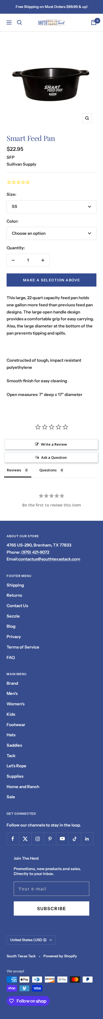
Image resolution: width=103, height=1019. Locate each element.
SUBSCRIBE (51, 908)
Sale (11, 796)
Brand (12, 683)
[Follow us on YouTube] (62, 839)
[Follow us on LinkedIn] (87, 839)
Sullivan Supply (21, 164)
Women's (15, 703)
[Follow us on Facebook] (13, 839)
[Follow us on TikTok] (74, 839)
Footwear (16, 724)
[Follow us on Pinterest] (50, 839)
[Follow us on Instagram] (37, 839)
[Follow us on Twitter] (25, 839)
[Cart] (93, 22)
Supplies (15, 776)
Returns (14, 595)
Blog (11, 626)
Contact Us (17, 605)
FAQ (11, 657)
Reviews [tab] (14, 470)
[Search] (19, 22)
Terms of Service (23, 647)
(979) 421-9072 (35, 552)
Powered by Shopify (60, 956)
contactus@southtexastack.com (49, 559)
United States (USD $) (28, 940)
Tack (11, 755)
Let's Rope (16, 765)
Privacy (14, 636)
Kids (11, 714)
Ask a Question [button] (54, 457)
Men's (12, 693)
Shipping (15, 585)
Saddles (14, 745)
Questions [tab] (48, 470)
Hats (11, 734)
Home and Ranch (23, 786)
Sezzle (13, 616)
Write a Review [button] (54, 444)
